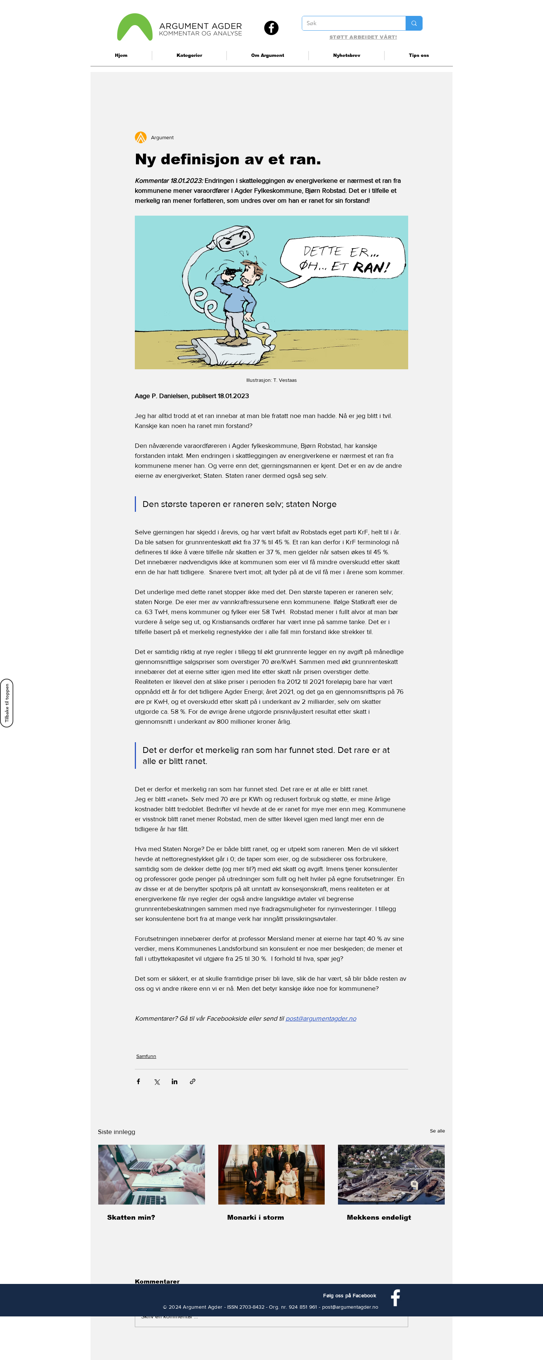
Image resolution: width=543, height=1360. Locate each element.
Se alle (437, 1131)
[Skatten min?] (151, 1175)
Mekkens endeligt (379, 1217)
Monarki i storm (255, 1217)
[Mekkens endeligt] (391, 1175)
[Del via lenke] (192, 1081)
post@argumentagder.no (350, 1307)
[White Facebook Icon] (395, 1298)
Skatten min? (131, 1217)
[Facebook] (271, 28)
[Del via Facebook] (138, 1081)
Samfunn (146, 1056)
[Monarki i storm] (271, 1175)
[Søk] (414, 23)
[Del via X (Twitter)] (156, 1081)
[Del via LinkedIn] (174, 1081)
